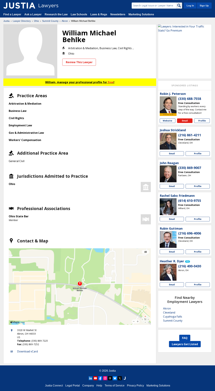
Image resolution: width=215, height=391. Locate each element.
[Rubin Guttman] (168, 239)
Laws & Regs (98, 14)
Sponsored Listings (184, 85)
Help (99, 385)
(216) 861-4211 (189, 135)
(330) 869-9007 (189, 168)
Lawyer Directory (22, 21)
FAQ (184, 338)
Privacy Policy (135, 385)
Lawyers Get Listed (185, 344)
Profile (202, 120)
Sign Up (204, 5)
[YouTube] (95, 378)
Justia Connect (54, 385)
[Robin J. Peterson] (168, 104)
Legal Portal (72, 385)
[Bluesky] (115, 378)
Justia (6, 21)
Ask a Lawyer (33, 14)
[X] (120, 378)
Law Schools (79, 14)
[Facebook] (100, 378)
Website (167, 120)
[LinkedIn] (91, 378)
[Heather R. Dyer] (168, 272)
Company (88, 385)
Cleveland (169, 312)
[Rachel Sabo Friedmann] (168, 206)
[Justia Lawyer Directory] (19, 6)
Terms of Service (114, 385)
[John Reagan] (168, 173)
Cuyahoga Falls (172, 316)
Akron (65, 21)
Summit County (50, 21)
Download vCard (27, 351)
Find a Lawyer (12, 14)
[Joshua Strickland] (168, 141)
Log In (190, 5)
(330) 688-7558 (189, 99)
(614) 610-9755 (189, 200)
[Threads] (110, 378)
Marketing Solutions (141, 14)
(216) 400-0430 (189, 266)
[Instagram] (105, 378)
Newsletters (117, 14)
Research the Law (56, 14)
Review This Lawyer (79, 62)
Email (185, 120)
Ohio (36, 21)
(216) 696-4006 (189, 233)
